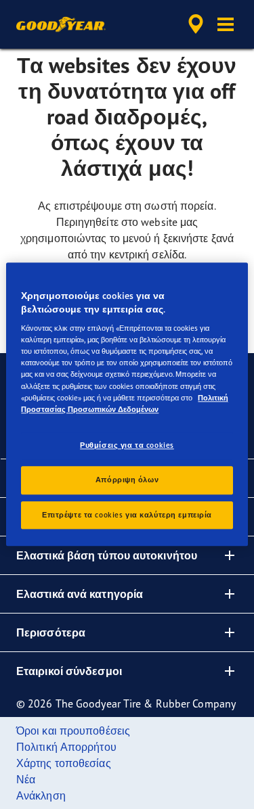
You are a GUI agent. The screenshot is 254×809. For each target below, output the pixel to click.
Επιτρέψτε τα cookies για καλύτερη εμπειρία (127, 514)
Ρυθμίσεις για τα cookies (127, 445)
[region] (126, 404)
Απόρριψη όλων (127, 479)
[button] (225, 24)
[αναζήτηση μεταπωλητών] (196, 24)
